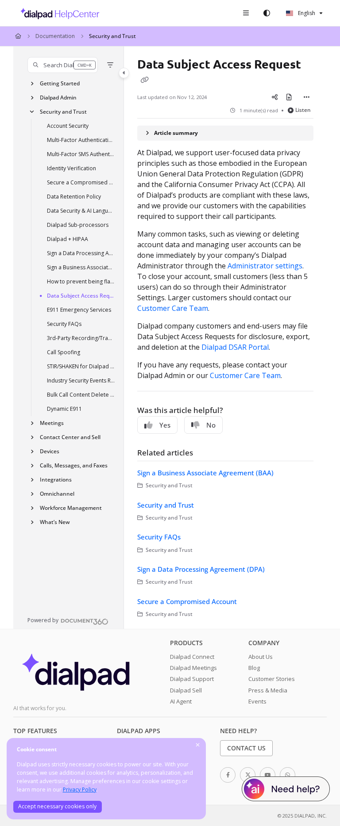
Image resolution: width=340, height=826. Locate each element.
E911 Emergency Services (79, 310)
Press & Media (267, 690)
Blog (254, 668)
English (306, 13)
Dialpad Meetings (193, 668)
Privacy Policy (80, 789)
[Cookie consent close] (198, 745)
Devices (49, 451)
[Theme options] (266, 13)
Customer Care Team (172, 308)
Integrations (56, 479)
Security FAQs (64, 324)
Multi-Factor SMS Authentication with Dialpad (81, 154)
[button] (62, 65)
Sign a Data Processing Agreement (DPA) (81, 253)
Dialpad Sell (186, 690)
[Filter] (110, 65)
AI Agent (181, 701)
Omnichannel (57, 493)
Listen (303, 110)
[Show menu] (246, 13)
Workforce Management (71, 508)
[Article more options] (306, 97)
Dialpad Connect (192, 657)
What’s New (55, 522)
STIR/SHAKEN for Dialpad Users (81, 366)
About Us (260, 657)
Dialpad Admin (58, 97)
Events (257, 701)
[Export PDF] (289, 97)
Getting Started (60, 83)
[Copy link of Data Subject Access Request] (144, 80)
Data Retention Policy (74, 196)
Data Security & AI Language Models (81, 210)
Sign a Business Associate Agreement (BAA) (81, 267)
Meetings (52, 423)
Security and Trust (112, 36)
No (211, 425)
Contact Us (246, 748)
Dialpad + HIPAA (67, 239)
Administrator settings (265, 266)
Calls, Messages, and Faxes (74, 465)
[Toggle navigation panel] (124, 73)
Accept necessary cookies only (57, 806)
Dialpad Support (192, 679)
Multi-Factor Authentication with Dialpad (81, 140)
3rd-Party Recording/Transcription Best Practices (81, 338)
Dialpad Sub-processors (77, 225)
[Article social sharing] (275, 97)
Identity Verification (71, 168)
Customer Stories (271, 679)
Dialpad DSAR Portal (235, 347)
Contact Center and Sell (70, 437)
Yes (164, 425)
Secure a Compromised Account (81, 182)
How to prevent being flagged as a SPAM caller (81, 281)
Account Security (68, 126)
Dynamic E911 (64, 409)
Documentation (55, 36)
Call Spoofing (63, 352)
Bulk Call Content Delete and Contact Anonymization (81, 394)
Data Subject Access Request (81, 295)
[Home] (57, 13)
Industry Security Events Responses (81, 380)
